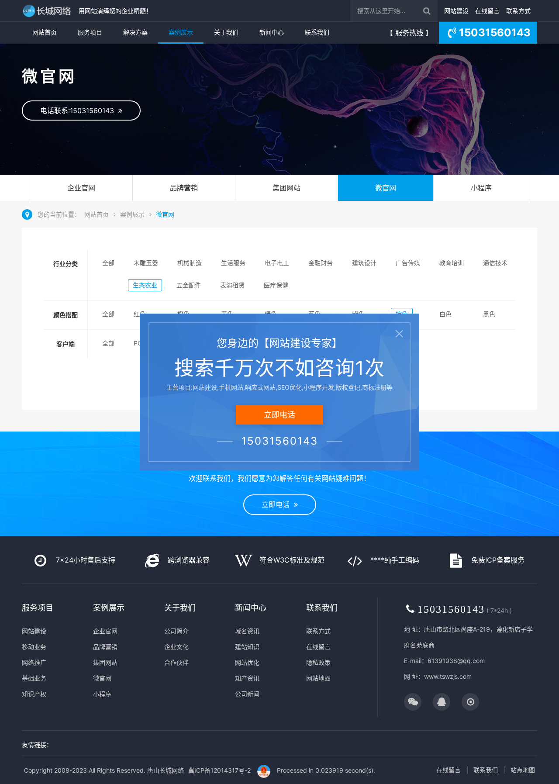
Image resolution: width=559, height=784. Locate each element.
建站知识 (247, 646)
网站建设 (456, 10)
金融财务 (320, 262)
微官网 (385, 187)
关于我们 (226, 32)
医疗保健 (276, 285)
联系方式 (518, 10)
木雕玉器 (146, 262)
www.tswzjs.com (448, 676)
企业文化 (176, 646)
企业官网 (81, 187)
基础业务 (34, 678)
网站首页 (44, 32)
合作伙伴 (176, 662)
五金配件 (188, 285)
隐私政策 (318, 662)
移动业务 (34, 646)
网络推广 (34, 662)
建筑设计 (364, 262)
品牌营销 (184, 187)
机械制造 (189, 262)
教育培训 (451, 262)
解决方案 (135, 32)
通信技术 (495, 262)
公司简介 (176, 631)
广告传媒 (408, 262)
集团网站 (286, 187)
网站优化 (247, 662)
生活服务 (233, 262)
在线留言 (487, 10)
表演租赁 (232, 285)
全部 (108, 262)
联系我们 (317, 32)
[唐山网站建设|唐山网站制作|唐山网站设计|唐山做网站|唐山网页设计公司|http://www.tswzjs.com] (48, 10)
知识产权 (34, 694)
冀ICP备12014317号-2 (219, 770)
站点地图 (523, 770)
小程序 (481, 187)
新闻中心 (271, 32)
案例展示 (181, 32)
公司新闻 (247, 694)
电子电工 (277, 262)
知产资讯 (247, 678)
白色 (445, 314)
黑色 (489, 314)
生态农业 (145, 285)
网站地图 (318, 678)
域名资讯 (247, 631)
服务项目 (90, 32)
